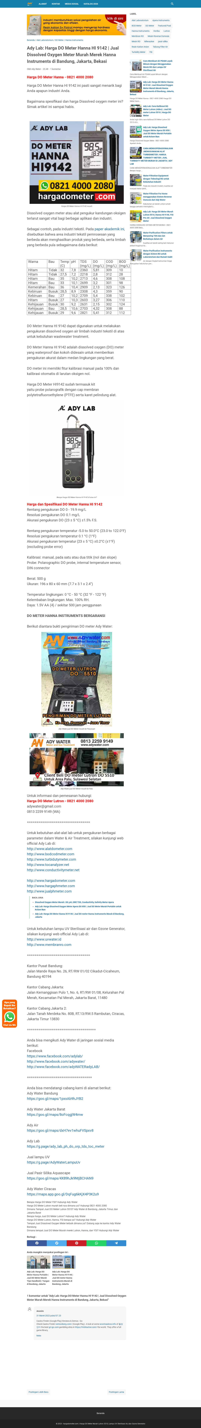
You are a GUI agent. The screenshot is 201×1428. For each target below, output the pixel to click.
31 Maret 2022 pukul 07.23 (48, 1315)
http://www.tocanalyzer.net (48, 865)
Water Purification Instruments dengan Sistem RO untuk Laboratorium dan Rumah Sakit (157, 254)
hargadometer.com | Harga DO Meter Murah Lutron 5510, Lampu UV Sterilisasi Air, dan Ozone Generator (104, 1424)
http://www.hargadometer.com (51, 881)
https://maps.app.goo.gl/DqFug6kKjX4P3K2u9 (63, 1194)
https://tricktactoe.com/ (86, 1327)
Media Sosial (72, 4)
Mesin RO (136, 41)
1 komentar (55, 69)
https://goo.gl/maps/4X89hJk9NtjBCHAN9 (60, 1178)
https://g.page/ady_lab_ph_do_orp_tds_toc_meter (65, 1146)
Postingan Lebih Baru (38, 1392)
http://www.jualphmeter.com (49, 891)
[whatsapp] (96, 1243)
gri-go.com (54, 1327)
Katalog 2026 (91, 4)
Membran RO (138, 36)
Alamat (43, 4)
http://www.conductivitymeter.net (53, 870)
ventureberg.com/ (63, 1324)
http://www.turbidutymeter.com (51, 859)
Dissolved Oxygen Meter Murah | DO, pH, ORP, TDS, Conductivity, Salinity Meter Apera (74, 902)
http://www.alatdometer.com (49, 849)
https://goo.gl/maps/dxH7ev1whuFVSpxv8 (60, 1130)
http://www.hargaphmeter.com (51, 886)
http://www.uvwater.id (44, 939)
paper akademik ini (109, 229)
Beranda (100, 1413)
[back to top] (195, 1421)
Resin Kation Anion (140, 47)
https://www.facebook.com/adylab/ (55, 1056)
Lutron (167, 31)
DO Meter (150, 25)
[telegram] (116, 1243)
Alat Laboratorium (140, 20)
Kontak (56, 4)
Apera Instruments (161, 20)
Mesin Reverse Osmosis (158, 36)
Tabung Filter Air (160, 47)
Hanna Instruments (140, 31)
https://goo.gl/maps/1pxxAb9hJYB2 (55, 1099)
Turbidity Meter (138, 52)
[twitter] (57, 1243)
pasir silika (163, 41)
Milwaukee (149, 41)
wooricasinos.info (108, 1324)
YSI (150, 52)
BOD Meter (137, 25)
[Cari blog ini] (172, 4)
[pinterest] (77, 1243)
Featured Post (164, 25)
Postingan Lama (116, 1392)
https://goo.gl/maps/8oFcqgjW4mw (55, 1115)
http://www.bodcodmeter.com (50, 854)
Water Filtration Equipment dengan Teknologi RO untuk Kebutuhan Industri (156, 178)
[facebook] (37, 1243)
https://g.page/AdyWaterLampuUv (53, 1162)
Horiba (156, 31)
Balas (38, 1335)
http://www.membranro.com (49, 945)
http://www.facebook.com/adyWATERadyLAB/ (63, 1067)
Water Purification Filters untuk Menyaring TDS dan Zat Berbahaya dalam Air (157, 236)
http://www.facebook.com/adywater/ (56, 1061)
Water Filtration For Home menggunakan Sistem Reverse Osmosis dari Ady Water (157, 196)
